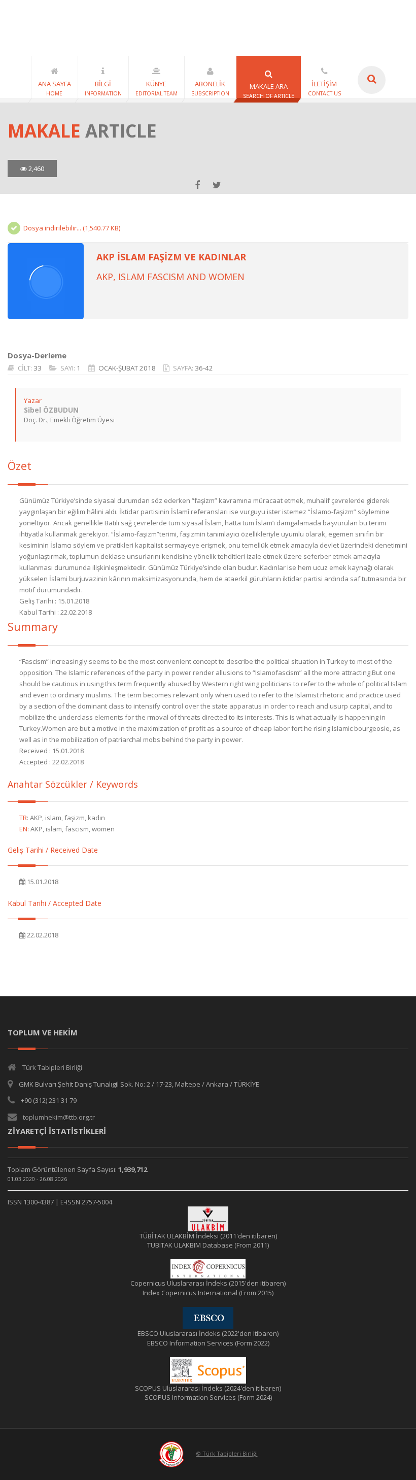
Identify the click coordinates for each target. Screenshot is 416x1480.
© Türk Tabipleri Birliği (227, 1453)
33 (37, 368)
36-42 (204, 368)
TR (23, 817)
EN (23, 828)
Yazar (33, 400)
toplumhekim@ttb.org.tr (59, 1117)
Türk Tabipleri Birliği (52, 1067)
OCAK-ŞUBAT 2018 (127, 368)
